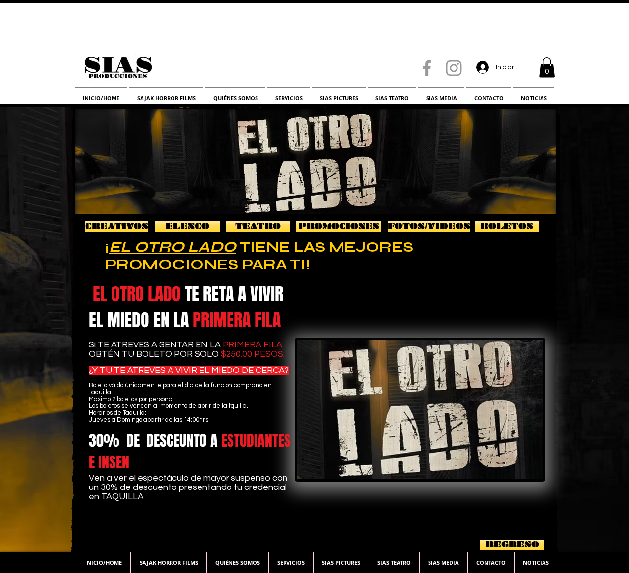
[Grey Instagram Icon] (453, 68)
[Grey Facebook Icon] (426, 68)
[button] (547, 67)
